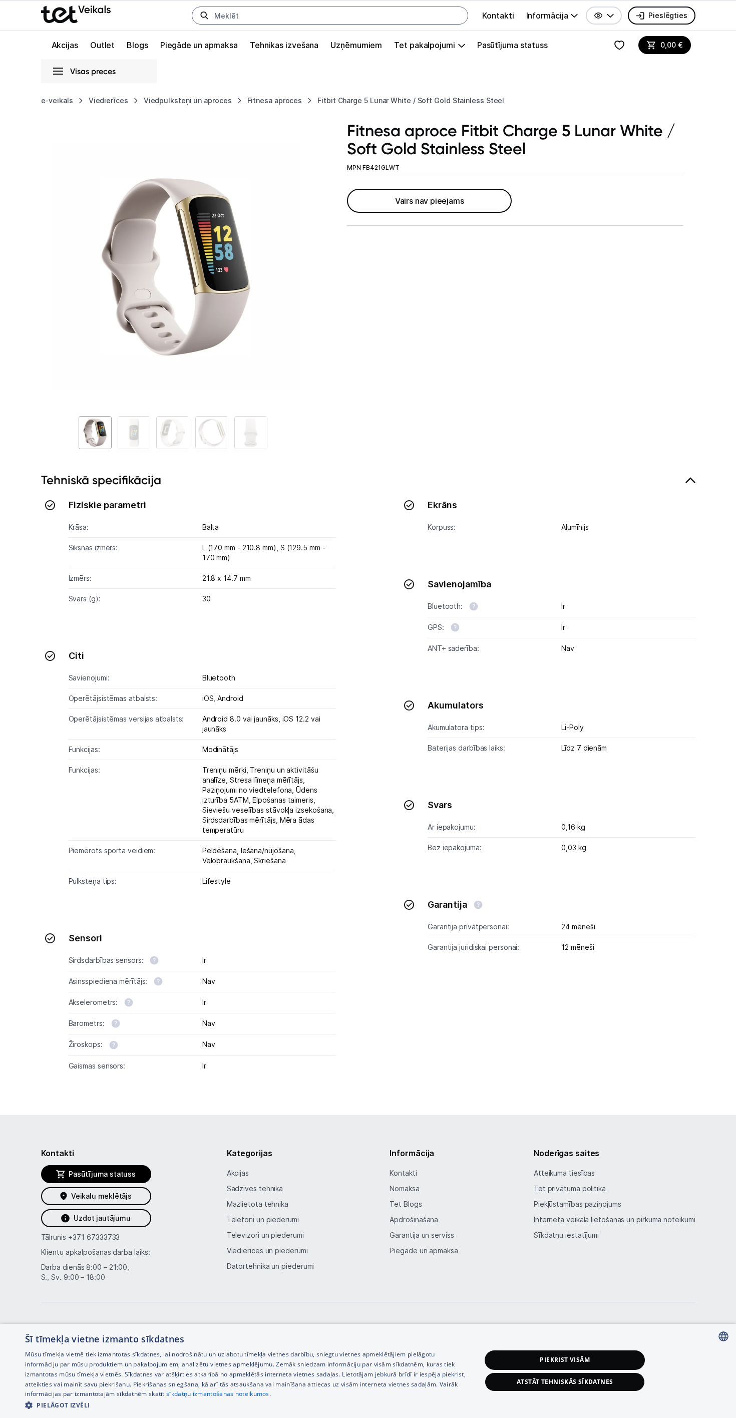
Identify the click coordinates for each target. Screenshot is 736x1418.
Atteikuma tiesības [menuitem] (564, 1173)
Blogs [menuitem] (137, 45)
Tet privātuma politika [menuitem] (570, 1188)
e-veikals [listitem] (57, 100)
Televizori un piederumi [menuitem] (265, 1235)
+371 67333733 (94, 1237)
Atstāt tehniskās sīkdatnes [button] (565, 1381)
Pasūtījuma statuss (512, 45)
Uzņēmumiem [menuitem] (356, 45)
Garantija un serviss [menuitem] (422, 1235)
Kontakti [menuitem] (498, 16)
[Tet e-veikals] (76, 14)
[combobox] (723, 1336)
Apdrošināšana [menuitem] (414, 1219)
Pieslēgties (667, 15)
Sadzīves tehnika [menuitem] (255, 1188)
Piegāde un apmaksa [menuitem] (199, 45)
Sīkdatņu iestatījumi (566, 1235)
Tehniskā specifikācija (101, 480)
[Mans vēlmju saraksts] (619, 45)
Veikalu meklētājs (101, 1196)
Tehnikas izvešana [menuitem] (284, 45)
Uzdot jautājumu (102, 1218)
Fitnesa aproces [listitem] (274, 100)
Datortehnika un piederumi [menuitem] (270, 1266)
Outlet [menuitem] (102, 45)
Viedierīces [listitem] (108, 100)
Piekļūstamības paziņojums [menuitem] (577, 1204)
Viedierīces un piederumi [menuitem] (267, 1250)
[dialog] (368, 1371)
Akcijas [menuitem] (65, 45)
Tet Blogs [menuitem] (406, 1204)
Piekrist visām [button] (565, 1359)
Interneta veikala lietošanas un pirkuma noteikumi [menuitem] (614, 1219)
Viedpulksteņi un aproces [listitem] (188, 100)
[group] (552, 16)
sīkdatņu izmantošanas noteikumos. (218, 1393)
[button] (604, 16)
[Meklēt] (204, 15)
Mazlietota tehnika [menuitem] (257, 1204)
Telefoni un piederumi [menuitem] (263, 1219)
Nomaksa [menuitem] (404, 1188)
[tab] (368, 777)
